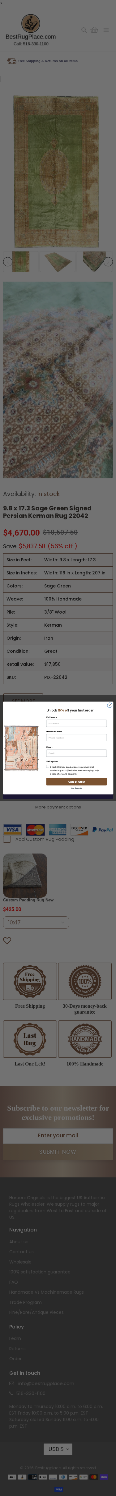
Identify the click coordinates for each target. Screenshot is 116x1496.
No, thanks (76, 788)
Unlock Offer (76, 782)
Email (49, 747)
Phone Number (54, 731)
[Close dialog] (109, 705)
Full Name (51, 717)
